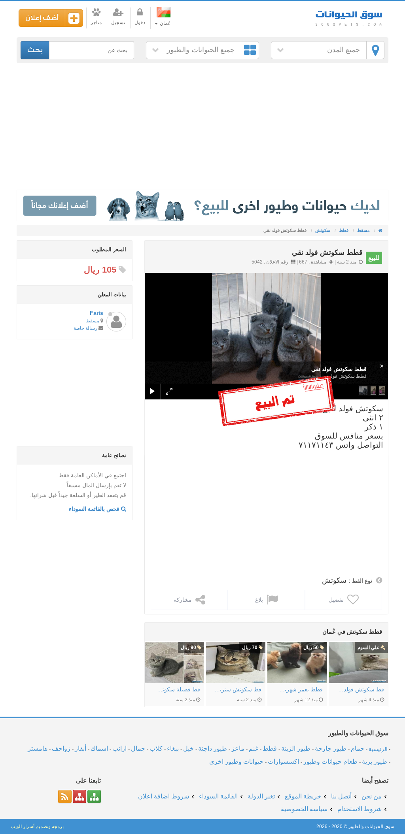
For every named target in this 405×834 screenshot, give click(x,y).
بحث (35, 50)
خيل (188, 748)
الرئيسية (378, 749)
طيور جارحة (330, 748)
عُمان (164, 23)
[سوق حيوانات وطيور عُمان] (379, 230)
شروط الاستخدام (359, 809)
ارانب (119, 748)
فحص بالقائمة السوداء (95, 509)
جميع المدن (343, 50)
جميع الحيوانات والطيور (201, 50)
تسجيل (118, 22)
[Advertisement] (202, 126)
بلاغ (260, 600)
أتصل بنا (341, 796)
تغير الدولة (261, 796)
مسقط (92, 321)
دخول (139, 22)
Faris (96, 313)
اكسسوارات (283, 761)
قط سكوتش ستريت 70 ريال (237, 689)
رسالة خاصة (85, 328)
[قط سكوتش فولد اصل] (358, 662)
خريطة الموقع (303, 796)
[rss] (65, 796)
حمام (357, 748)
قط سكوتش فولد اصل (360, 689)
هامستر (37, 748)
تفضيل (337, 600)
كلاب (156, 748)
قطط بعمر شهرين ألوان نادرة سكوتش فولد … (299, 689)
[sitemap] (94, 796)
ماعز (237, 748)
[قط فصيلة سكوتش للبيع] (174, 662)
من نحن (371, 796)
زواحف (61, 748)
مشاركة (183, 600)
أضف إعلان (42, 18)
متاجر (96, 22)
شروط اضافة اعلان (163, 796)
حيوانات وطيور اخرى (236, 761)
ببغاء (173, 748)
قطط (270, 748)
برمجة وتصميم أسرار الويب (37, 826)
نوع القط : (360, 581)
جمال (138, 748)
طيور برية (374, 761)
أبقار (80, 748)
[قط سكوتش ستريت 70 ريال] (235, 662)
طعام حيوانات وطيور (330, 761)
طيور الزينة (295, 748)
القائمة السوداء (218, 796)
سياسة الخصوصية (304, 809)
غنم (253, 748)
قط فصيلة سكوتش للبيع (176, 689)
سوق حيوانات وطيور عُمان (348, 15)
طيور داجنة (212, 748)
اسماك (99, 748)
